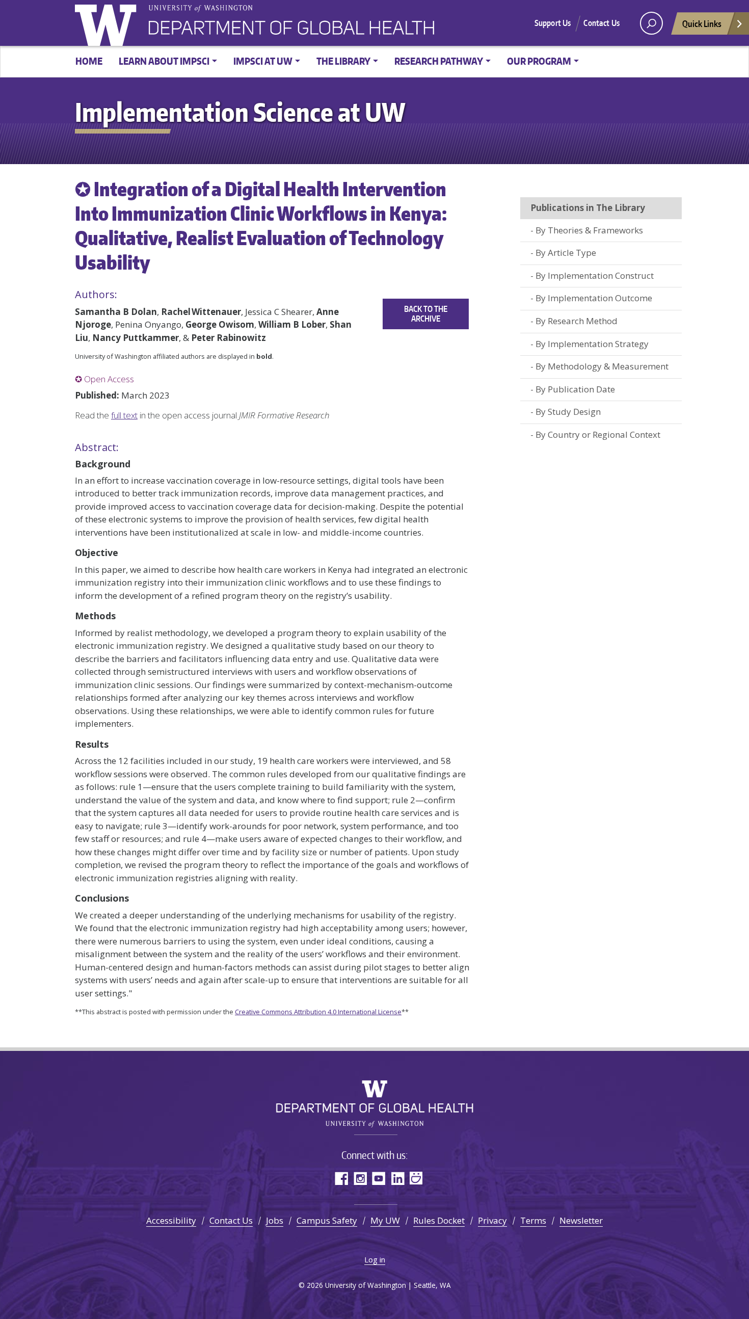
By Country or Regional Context (598, 434)
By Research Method (577, 321)
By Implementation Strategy (592, 344)
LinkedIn (398, 1178)
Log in (374, 1259)
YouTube (379, 1178)
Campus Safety (327, 1220)
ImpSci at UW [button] (262, 61)
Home (88, 61)
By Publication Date (575, 389)
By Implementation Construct (595, 275)
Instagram (360, 1178)
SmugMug (416, 1178)
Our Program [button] (539, 61)
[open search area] (651, 23)
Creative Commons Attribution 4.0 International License (318, 1011)
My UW (385, 1220)
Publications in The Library (587, 208)
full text (124, 415)
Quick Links (701, 23)
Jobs (274, 1220)
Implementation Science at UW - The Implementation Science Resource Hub (291, 28)
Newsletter (581, 1220)
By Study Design (568, 411)
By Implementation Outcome (594, 298)
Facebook (341, 1178)
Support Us (552, 23)
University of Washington (108, 23)
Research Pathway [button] (438, 61)
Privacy (492, 1220)
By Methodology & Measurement (602, 366)
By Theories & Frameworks (589, 230)
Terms (533, 1220)
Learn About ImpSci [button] (164, 61)
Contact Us (601, 23)
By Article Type (566, 252)
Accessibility (171, 1220)
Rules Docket (439, 1220)
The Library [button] (343, 61)
